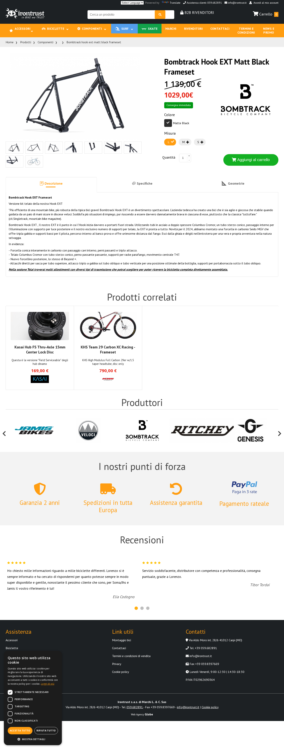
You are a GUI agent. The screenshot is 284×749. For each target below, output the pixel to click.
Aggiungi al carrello (253, 152)
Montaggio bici (121, 633)
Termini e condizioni (223, 26)
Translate (175, 2)
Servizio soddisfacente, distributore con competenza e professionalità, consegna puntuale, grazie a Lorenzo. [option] (206, 570)
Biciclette (63, 26)
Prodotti (25, 35)
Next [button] (280, 423)
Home (10, 35)
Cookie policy (120, 664)
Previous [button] (4, 423)
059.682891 (135, 700)
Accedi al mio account (265, 2)
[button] (51, 177)
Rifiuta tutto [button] (46, 730)
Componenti (93, 26)
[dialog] (33, 698)
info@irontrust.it (237, 2)
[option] (34, 423)
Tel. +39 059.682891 (203, 641)
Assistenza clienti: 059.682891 (204, 2)
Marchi (157, 26)
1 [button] (136, 601)
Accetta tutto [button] (20, 730)
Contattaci (196, 26)
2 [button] (142, 601)
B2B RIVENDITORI (199, 12)
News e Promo (252, 26)
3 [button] (148, 601)
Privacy (116, 656)
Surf (121, 26)
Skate (143, 26)
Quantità (168, 150)
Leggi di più (47, 683)
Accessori (34, 26)
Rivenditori (175, 26)
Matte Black (181, 116)
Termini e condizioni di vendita (131, 648)
